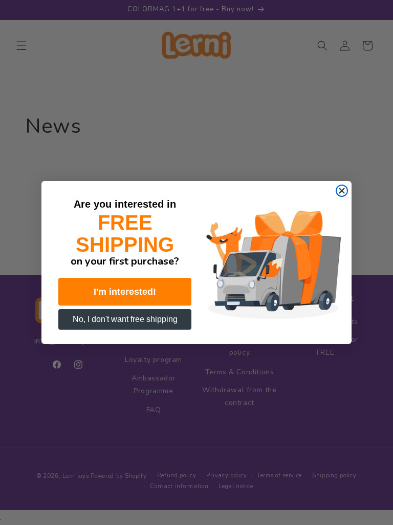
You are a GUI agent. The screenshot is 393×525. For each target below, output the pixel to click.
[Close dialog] (341, 190)
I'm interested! (125, 292)
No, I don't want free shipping (125, 319)
